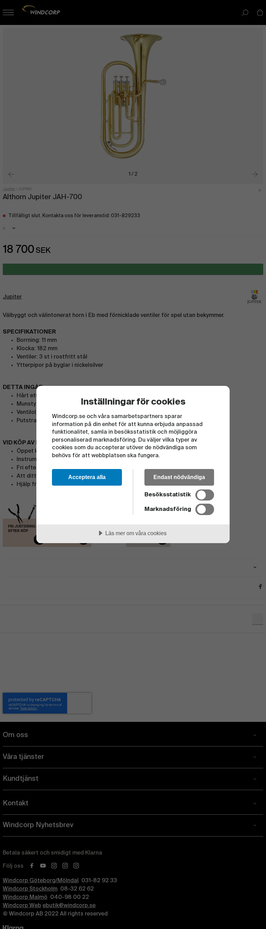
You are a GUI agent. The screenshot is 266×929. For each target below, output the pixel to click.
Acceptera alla (87, 477)
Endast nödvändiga (179, 477)
